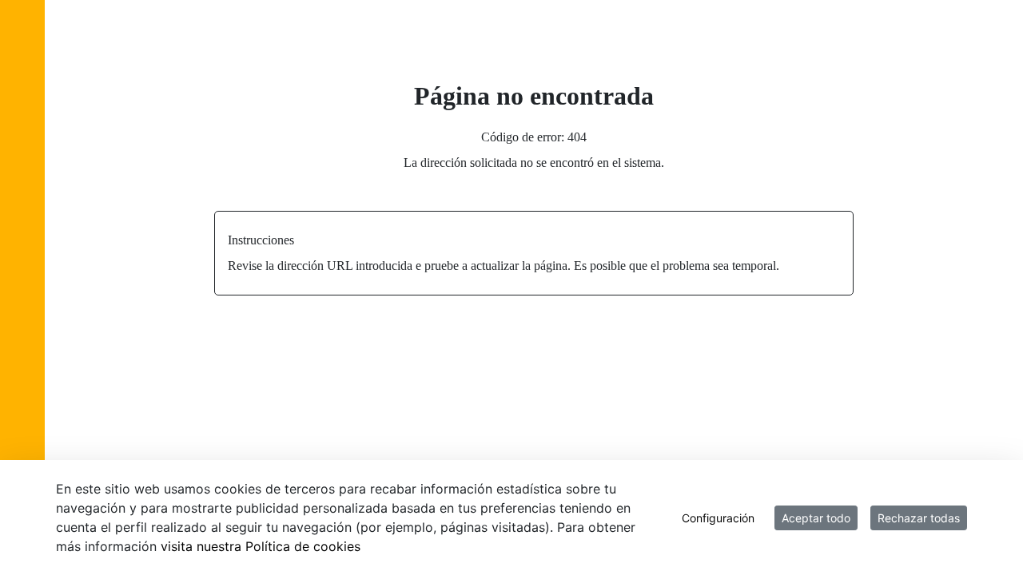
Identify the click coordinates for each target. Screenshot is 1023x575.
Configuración (718, 518)
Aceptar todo (816, 518)
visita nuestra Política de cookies (260, 546)
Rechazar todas (919, 518)
